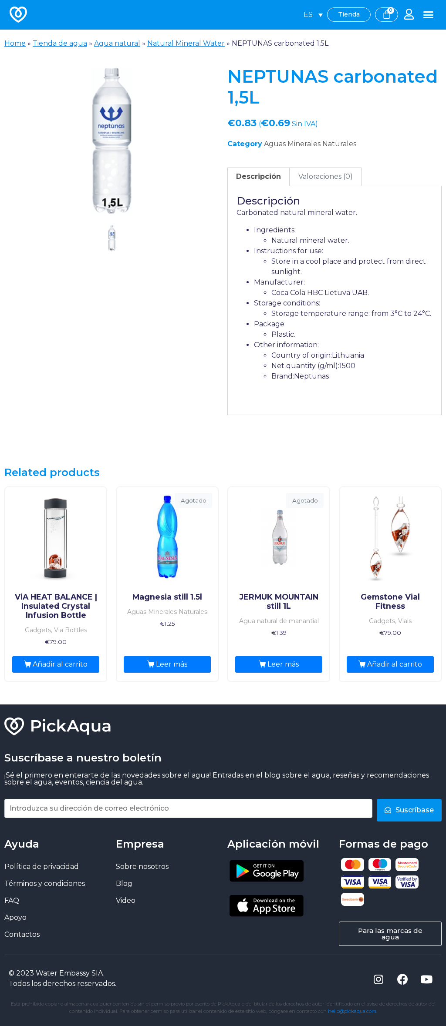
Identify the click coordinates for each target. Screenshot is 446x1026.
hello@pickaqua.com (352, 1011)
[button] (428, 15)
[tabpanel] (111, 140)
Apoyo (15, 917)
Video (125, 900)
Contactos (22, 934)
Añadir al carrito (60, 664)
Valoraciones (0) (325, 176)
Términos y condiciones (44, 883)
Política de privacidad (41, 866)
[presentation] (111, 253)
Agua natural (117, 43)
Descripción (258, 176)
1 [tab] (111, 239)
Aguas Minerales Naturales (310, 144)
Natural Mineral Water (186, 43)
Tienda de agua (60, 43)
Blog (124, 883)
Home (15, 43)
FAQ (11, 900)
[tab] (258, 177)
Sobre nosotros (142, 866)
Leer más (171, 664)
